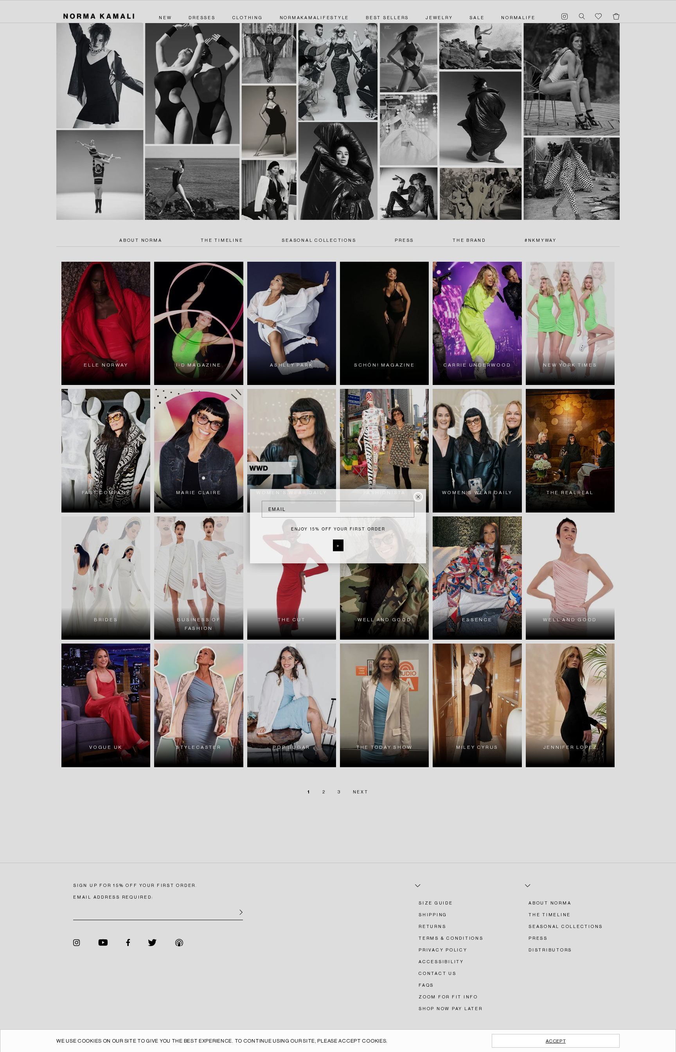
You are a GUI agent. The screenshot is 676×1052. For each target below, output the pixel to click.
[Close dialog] (418, 497)
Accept (556, 1041)
